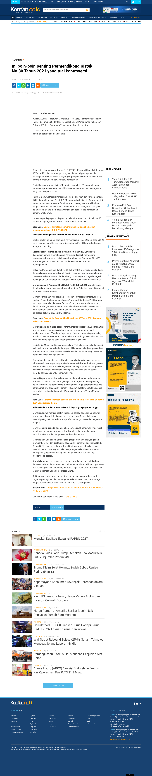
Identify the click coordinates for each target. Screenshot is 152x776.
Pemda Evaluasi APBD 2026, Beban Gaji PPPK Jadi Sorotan (124, 196)
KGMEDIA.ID (88, 2)
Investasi (30, 18)
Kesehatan (33, 729)
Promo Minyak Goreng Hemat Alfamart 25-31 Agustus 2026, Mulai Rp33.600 (124, 280)
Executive (52, 718)
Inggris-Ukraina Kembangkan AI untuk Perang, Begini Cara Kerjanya (123, 294)
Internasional (79, 18)
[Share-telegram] (33, 85)
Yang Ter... (33, 726)
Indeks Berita (58, 685)
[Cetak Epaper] (119, 12)
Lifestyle (113, 18)
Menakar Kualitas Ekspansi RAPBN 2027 (61, 538)
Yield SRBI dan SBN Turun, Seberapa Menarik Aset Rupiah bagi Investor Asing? (125, 183)
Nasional (65, 18)
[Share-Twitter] (19, 85)
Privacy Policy (62, 747)
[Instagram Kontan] (140, 703)
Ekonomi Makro (73, 726)
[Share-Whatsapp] (23, 85)
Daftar (137, 2)
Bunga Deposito (73, 724)
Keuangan (42, 18)
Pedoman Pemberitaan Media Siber (45, 747)
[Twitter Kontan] (137, 703)
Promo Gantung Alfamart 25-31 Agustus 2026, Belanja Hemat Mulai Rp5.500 (125, 265)
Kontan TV (52, 726)
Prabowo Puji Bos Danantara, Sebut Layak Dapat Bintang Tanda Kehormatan (124, 209)
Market (70, 716)
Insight (51, 724)
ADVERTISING (98, 2)
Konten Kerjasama (93, 716)
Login (128, 2)
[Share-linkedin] (28, 85)
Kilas (88, 718)
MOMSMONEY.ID (76, 2)
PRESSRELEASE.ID (48, 2)
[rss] (38, 85)
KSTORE (23, 2)
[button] (87, 10)
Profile (20, 747)
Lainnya (136, 18)
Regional (33, 724)
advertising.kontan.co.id (121, 739)
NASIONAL (17, 60)
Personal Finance (97, 18)
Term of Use (28, 747)
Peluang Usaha (16, 729)
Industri (54, 18)
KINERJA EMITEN (63, 2)
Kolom (37, 535)
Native (89, 721)
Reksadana (71, 718)
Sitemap (13, 747)
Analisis (51, 716)
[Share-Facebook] (14, 85)
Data (122, 18)
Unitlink (70, 721)
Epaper (14, 2)
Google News (70, 496)
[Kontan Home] (13, 18)
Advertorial (91, 724)
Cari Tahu (33, 732)
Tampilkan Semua (57, 507)
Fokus (32, 721)
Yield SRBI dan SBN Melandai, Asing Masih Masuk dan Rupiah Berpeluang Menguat (124, 224)
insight (19, 18)
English (32, 716)
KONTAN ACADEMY (34, 2)
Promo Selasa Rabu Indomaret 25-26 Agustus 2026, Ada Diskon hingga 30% (125, 250)
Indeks (101, 531)
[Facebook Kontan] (134, 703)
